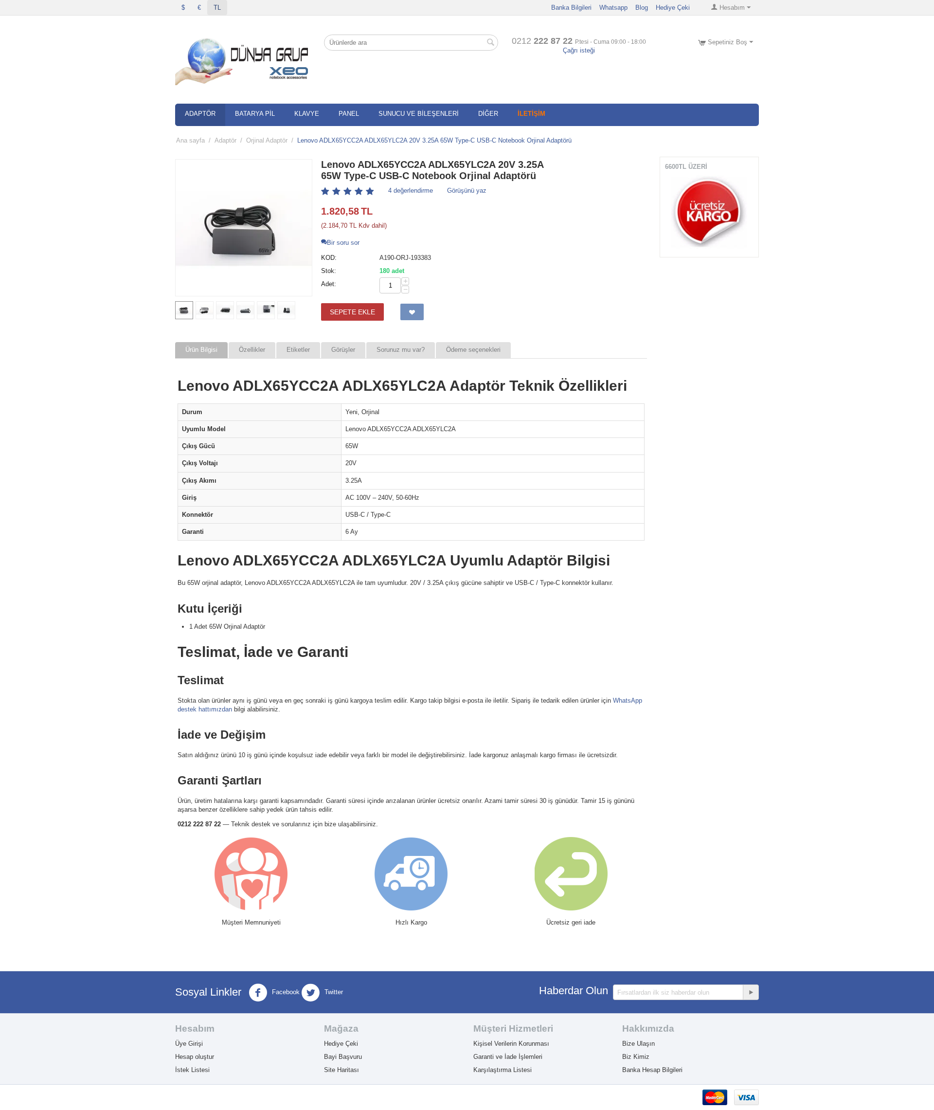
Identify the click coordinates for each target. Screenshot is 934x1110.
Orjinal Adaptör (266, 140)
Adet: (328, 284)
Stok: (328, 270)
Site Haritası (341, 1070)
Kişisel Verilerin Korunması (511, 1043)
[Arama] (491, 43)
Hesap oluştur (194, 1056)
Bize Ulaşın (638, 1043)
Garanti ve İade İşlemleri (507, 1056)
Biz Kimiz (635, 1056)
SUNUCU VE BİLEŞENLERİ (418, 113)
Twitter (333, 992)
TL (217, 7)
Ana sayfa (190, 140)
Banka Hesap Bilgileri (652, 1070)
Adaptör (225, 140)
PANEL (349, 113)
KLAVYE (306, 113)
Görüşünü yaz (466, 190)
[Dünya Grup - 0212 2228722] (243, 59)
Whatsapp (613, 7)
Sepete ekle (352, 312)
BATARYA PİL (255, 113)
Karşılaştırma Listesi (502, 1070)
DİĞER (488, 113)
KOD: (329, 257)
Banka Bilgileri (571, 7)
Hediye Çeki (673, 7)
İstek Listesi (192, 1070)
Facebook (285, 992)
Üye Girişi (189, 1043)
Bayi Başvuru (343, 1056)
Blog (641, 7)
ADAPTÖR (200, 113)
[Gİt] (750, 992)
